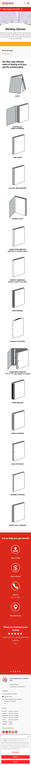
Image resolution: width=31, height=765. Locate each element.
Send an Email (8, 696)
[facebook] (3, 732)
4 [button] (17, 671)
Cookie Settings (15, 752)
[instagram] (13, 732)
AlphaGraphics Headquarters (17, 686)
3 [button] (15, 671)
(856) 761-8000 (15, 597)
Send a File (15, 558)
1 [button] (11, 671)
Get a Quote (15, 576)
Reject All (15, 757)
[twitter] (6, 732)
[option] (15, 651)
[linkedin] (9, 732)
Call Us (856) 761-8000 (10, 694)
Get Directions (15, 615)
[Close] (29, 736)
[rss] (16, 732)
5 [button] (19, 671)
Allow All (15, 762)
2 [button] (13, 671)
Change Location (14, 684)
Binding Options (6, 53)
